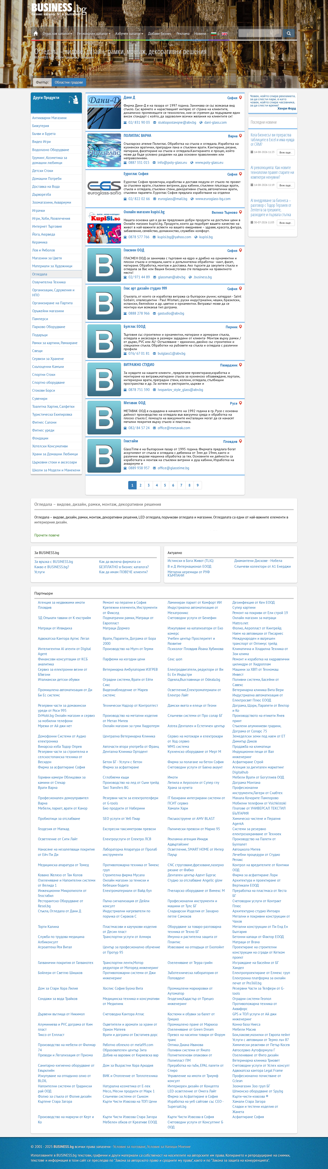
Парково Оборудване (48, 326)
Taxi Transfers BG (115, 787)
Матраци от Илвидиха (55, 628)
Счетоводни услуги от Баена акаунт (195, 767)
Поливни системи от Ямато (189, 1050)
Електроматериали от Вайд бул (127, 890)
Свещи (37, 350)
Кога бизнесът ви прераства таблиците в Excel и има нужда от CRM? (272, 139)
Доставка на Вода (46, 186)
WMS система (178, 746)
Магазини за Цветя (47, 258)
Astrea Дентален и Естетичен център (196, 726)
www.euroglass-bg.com (212, 198)
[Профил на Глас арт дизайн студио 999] (104, 302)
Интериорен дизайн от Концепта (193, 1086)
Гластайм (131, 441)
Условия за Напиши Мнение (169, 1146)
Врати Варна (47, 787)
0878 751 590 (139, 389)
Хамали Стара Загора (248, 1101)
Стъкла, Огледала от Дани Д (59, 911)
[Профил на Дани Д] (104, 112)
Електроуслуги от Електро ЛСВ (127, 839)
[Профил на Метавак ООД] (104, 417)
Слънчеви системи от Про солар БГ (195, 715)
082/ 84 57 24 (139, 428)
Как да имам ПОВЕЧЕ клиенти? (123, 572)
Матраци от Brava (246, 942)
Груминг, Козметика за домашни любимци (49, 160)
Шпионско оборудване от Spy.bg (257, 1091)
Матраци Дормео (116, 628)
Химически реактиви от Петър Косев (261, 1044)
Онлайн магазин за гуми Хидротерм (131, 726)
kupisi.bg (205, 237)
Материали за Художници (52, 266)
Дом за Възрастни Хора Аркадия (128, 1065)
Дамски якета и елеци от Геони (192, 705)
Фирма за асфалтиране (121, 767)
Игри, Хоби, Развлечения (51, 218)
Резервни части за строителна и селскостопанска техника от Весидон (63, 756)
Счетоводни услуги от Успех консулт (261, 1065)
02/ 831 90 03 (139, 122)
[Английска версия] (224, 34)
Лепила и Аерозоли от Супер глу (193, 782)
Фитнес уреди (43, 430)
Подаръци (40, 335)
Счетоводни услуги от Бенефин (192, 617)
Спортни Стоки (43, 374)
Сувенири (39, 398)
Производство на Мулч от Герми (128, 648)
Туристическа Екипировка (52, 414)
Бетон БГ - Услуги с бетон (122, 762)
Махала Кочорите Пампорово (255, 798)
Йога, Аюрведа (43, 234)
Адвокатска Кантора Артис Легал (63, 638)
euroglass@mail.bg (172, 198)
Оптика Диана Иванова (185, 1044)
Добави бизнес (160, 33)
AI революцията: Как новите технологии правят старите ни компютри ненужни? (272, 172)
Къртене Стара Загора (55, 1101)
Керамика (39, 242)
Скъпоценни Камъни (48, 366)
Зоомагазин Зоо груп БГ (251, 1086)
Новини (200, 33)
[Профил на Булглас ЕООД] (104, 341)
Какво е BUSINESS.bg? (51, 567)
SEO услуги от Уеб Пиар (121, 818)
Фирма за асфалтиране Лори (255, 875)
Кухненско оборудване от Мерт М (194, 751)
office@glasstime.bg (173, 468)
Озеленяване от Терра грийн (190, 962)
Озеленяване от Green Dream (191, 1029)
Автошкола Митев (246, 849)
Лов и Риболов (43, 250)
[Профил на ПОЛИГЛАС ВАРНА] (104, 150)
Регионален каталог (92, 33)
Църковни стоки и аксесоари (54, 462)
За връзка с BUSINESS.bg (53, 561)
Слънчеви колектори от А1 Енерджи (262, 566)
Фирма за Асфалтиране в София (193, 1096)
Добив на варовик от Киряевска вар (130, 1055)
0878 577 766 (138, 237)
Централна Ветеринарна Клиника (129, 736)
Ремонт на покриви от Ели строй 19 (260, 612)
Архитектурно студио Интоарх (256, 911)
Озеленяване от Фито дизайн (255, 1055)
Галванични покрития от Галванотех (65, 962)
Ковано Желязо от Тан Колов (60, 875)
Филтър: (42, 82)
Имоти (173, 777)
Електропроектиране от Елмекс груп (261, 972)
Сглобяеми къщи (116, 777)
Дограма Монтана (246, 782)
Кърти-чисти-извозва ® (250, 1096)
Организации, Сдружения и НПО (53, 292)
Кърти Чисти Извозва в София (191, 1116)
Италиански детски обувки (58, 679)
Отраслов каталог (56, 33)
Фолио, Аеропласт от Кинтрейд (256, 628)
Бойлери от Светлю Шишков (60, 972)
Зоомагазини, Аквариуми (51, 202)
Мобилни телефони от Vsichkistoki (259, 803)
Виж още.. (285, 152)
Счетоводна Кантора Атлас (123, 1014)
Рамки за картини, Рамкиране (55, 343)
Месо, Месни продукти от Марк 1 (129, 1091)
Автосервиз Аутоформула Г (253, 1050)
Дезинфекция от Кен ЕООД (253, 602)
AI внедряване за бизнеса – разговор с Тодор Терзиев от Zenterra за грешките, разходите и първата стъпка (271, 207)
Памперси (40, 319)
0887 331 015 (138, 162)
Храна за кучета (180, 787)
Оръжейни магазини (48, 311)
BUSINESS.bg (64, 1146)
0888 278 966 (139, 313)
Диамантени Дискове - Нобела (258, 560)
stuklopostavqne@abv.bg (176, 122)
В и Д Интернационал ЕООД (189, 566)
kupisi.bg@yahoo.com (174, 237)
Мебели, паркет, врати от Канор (62, 808)
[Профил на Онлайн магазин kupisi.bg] (104, 226)
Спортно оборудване (48, 382)
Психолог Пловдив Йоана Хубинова (195, 648)
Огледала (39, 274)
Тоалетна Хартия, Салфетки (53, 406)
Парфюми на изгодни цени (124, 659)
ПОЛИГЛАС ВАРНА (137, 135)
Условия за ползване (129, 1146)
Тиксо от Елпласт (51, 1034)
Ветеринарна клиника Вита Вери (258, 690)
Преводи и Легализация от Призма (65, 1055)
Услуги (39, 572)
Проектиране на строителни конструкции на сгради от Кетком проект (258, 952)
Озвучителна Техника (49, 282)
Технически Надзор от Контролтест (130, 705)
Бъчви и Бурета (43, 133)
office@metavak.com (173, 428)
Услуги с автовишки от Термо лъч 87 (260, 1039)
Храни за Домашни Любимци (55, 454)
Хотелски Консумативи (50, 446)
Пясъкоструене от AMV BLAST (191, 818)
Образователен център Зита (124, 1050)
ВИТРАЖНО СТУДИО (139, 364)
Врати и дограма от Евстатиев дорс (130, 1034)
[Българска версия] (213, 34)
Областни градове (69, 82)
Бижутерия (40, 125)
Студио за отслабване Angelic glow (195, 880)
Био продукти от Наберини (124, 808)
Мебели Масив (244, 1029)
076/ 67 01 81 (139, 353)
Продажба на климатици (251, 746)
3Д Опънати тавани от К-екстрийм (64, 617)
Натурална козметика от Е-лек (126, 1086)
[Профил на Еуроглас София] (104, 188)
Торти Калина (48, 926)
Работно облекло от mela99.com (128, 1044)
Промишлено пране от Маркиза (193, 1024)
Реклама (182, 33)
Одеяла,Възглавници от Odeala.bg (194, 679)
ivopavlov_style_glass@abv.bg (180, 389)
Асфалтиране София (248, 1116)
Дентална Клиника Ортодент (125, 751)
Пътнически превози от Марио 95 (194, 829)
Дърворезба (41, 194)
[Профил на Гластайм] (104, 455)
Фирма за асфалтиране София (61, 767)
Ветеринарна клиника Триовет (256, 1060)
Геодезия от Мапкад (53, 829)
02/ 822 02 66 (139, 198)
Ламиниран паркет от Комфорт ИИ (195, 602)
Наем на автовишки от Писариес (257, 633)
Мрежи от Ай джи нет (55, 726)
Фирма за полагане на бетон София (196, 762)
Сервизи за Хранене (48, 358)
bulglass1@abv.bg (171, 353)
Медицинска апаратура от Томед (63, 865)
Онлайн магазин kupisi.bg (144, 211)
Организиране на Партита (52, 303)
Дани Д (129, 97)
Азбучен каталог (128, 33)
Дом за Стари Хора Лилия (58, 988)
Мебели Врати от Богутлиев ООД (258, 777)
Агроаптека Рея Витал (55, 947)
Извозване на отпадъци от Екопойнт (196, 947)
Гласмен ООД (134, 250)
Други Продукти (46, 97)
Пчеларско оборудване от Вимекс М (196, 890)
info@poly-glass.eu (172, 162)
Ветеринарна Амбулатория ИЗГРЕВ (130, 669)
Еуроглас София (136, 173)
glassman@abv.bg (171, 277)
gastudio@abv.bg (170, 313)
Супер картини (243, 607)
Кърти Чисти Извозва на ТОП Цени (130, 1101)
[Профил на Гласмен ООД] (104, 264)
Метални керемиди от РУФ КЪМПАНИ (189, 573)
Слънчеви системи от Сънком (125, 1096)
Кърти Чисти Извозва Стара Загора (130, 1116)
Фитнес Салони (44, 422)
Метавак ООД (135, 402)
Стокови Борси (43, 390)
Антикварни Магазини (49, 118)
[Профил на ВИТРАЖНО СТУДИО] (104, 379)
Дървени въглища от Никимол (61, 1014)
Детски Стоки (42, 170)
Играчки (38, 210)
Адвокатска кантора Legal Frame (257, 1070)
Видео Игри (41, 141)
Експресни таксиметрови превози (129, 829)
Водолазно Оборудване (50, 149)
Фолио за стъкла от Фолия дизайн (64, 1096)
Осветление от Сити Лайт (58, 839)
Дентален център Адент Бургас (192, 875)
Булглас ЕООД (135, 326)
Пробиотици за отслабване (59, 818)
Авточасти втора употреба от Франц (131, 746)
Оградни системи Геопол (251, 998)
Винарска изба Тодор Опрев (60, 746)
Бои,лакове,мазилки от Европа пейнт (261, 1034)
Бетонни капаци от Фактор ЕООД (258, 936)
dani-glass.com (215, 122)
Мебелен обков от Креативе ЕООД (130, 1122)
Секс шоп (175, 659)
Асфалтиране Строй (247, 762)
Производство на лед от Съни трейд (131, 782)
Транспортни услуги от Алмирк (127, 936)
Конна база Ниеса (246, 1024)
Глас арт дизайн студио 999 (145, 288)
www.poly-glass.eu (208, 162)
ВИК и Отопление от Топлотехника (130, 1075)
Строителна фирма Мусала (124, 875)
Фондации (40, 438)
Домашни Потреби (46, 178)
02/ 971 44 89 (139, 277)
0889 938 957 (139, 468)
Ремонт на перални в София (124, 602)
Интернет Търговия (47, 226)
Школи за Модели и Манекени (56, 470)
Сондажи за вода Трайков (57, 998)
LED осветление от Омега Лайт (192, 1091)
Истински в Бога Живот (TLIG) (190, 560)
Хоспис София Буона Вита (123, 988)
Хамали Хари (178, 808)
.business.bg (202, 277)
